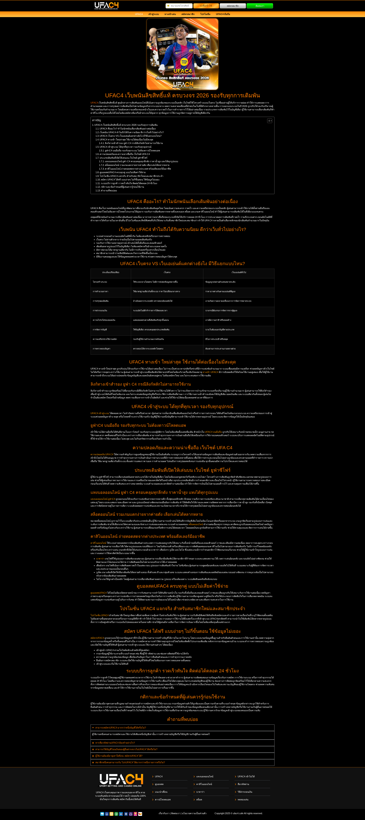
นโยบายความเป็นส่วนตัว (194, 813)
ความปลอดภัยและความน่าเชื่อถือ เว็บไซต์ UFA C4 (125, 154)
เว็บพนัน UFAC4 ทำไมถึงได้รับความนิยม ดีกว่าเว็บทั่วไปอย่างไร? (132, 132)
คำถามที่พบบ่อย (109, 190)
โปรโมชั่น (205, 14)
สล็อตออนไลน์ (196, 524)
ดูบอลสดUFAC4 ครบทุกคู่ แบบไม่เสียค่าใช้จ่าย (123, 172)
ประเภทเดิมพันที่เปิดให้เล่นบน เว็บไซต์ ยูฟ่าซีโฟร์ (123, 158)
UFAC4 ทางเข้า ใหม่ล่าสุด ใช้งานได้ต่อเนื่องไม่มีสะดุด (126, 139)
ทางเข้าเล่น (170, 14)
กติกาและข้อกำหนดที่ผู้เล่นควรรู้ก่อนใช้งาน (122, 187)
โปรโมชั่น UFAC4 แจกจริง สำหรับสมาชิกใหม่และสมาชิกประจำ (131, 176)
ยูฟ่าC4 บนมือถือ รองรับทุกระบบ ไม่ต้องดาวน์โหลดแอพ (132, 150)
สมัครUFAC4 (97, 638)
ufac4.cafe (238, 813)
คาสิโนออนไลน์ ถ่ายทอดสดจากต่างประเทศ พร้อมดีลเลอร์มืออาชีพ (138, 169)
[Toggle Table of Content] (268, 120)
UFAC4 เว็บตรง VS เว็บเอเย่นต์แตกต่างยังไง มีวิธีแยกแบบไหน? (131, 136)
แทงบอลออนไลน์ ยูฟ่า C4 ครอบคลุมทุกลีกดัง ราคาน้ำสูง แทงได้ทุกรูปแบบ (141, 161)
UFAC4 (139, 14)
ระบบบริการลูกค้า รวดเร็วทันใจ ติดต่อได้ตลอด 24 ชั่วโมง (129, 183)
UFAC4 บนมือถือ (213, 432)
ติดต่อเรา (175, 813)
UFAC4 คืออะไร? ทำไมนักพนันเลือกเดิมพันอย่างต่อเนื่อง (128, 128)
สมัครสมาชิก (188, 14)
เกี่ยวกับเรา (164, 813)
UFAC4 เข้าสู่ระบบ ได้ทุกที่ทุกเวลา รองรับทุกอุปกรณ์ (125, 147)
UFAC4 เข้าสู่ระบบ (100, 413)
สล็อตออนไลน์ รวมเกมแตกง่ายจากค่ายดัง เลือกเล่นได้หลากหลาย (137, 165)
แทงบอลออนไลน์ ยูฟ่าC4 (103, 499)
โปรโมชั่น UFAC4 (100, 615)
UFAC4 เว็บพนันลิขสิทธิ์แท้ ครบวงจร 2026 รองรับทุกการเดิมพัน (126, 125)
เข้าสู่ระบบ (153, 14)
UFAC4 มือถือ (223, 14)
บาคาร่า (100, 558)
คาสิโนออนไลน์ (98, 543)
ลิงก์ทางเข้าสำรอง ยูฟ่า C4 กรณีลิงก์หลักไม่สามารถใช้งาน (134, 143)
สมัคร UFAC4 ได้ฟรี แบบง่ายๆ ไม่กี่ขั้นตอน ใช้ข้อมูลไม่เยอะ (130, 179)
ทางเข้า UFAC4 (210, 372)
